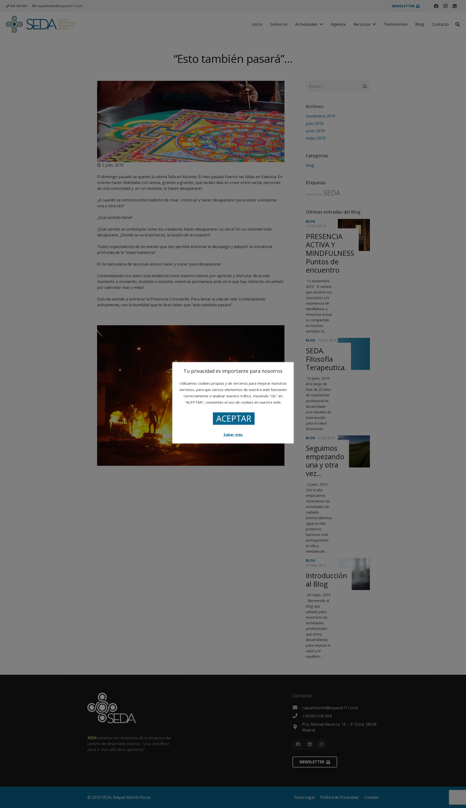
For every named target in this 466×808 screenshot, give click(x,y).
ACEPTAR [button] (233, 418)
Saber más (233, 434)
